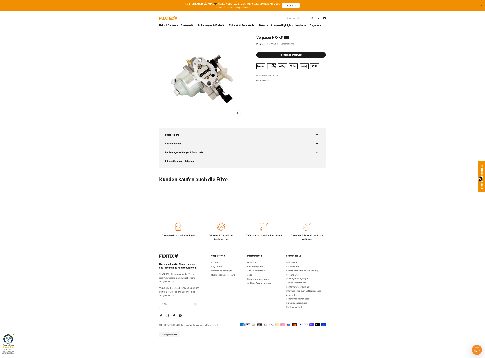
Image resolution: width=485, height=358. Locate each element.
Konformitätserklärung (297, 286)
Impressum (291, 262)
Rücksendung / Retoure (223, 274)
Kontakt (215, 262)
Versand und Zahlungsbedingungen (297, 276)
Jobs (249, 274)
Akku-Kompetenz (256, 270)
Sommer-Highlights (281, 25)
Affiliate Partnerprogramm (260, 283)
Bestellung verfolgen (221, 270)
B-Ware (263, 25)
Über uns (251, 262)
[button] (480, 179)
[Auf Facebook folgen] (161, 315)
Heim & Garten (167, 25)
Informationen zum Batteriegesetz (303, 290)
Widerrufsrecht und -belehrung (302, 270)
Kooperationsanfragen (258, 279)
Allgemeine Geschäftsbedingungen (298, 297)
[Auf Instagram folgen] (167, 315)
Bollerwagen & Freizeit (211, 25)
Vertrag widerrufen (169, 334)
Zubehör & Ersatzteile (241, 25)
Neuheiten (301, 25)
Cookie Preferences (296, 282)
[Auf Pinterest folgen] (173, 315)
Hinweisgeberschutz (296, 302)
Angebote (315, 25)
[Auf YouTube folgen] (180, 315)
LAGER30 (291, 5)
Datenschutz (292, 266)
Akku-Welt (187, 25)
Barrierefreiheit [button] (294, 307)
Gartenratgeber (255, 266)
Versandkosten (287, 43)
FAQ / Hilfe (216, 266)
